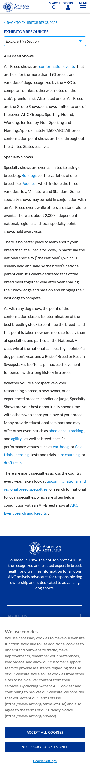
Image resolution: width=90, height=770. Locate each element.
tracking (76, 430)
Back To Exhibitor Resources (32, 23)
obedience (57, 430)
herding (22, 454)
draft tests (13, 462)
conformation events (57, 66)
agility (16, 438)
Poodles (29, 183)
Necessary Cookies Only (45, 747)
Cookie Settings (45, 761)
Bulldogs (29, 175)
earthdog (61, 446)
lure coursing (69, 454)
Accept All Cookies (45, 732)
